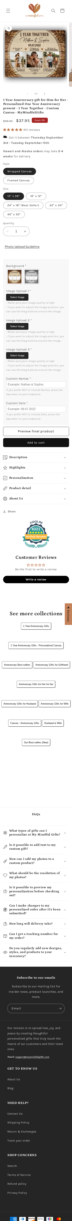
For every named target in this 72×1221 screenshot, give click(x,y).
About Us (13, 1079)
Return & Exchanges (21, 1131)
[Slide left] (27, 94)
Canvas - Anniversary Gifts (24, 723)
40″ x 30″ (14, 214)
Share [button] (12, 511)
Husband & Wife (53, 723)
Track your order (18, 1140)
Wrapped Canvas (19, 171)
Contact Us (15, 1113)
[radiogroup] (36, 277)
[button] (8, 10)
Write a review (36, 579)
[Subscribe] (60, 1008)
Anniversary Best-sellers (17, 664)
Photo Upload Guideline (22, 246)
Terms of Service (19, 1175)
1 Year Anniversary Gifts (36, 626)
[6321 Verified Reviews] (36, 548)
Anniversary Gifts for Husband (20, 703)
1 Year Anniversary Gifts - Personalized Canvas (36, 645)
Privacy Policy (17, 1192)
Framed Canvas (18, 180)
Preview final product (36, 431)
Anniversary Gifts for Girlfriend (51, 664)
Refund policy (16, 1183)
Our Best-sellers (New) (36, 742)
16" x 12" (36, 196)
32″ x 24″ (56, 205)
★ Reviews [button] (68, 614)
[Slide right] (44, 94)
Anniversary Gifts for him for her (36, 684)
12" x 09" (13, 196)
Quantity (8, 223)
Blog (10, 1088)
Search (12, 1166)
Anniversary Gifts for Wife (54, 703)
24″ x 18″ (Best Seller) (23, 205)
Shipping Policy (18, 1122)
